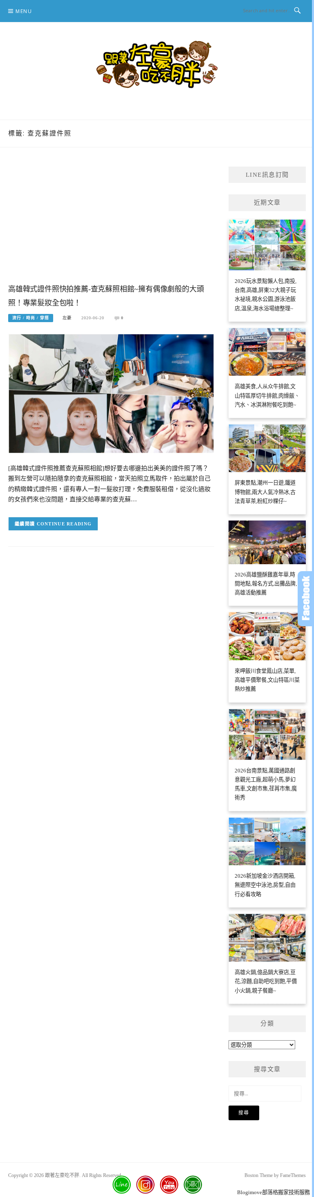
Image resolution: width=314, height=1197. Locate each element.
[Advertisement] (111, 224)
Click (306, 598)
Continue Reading (64, 523)
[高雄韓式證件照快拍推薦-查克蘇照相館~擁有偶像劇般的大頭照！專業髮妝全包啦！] (111, 393)
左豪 (67, 318)
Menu (24, 11)
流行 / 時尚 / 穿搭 (30, 318)
